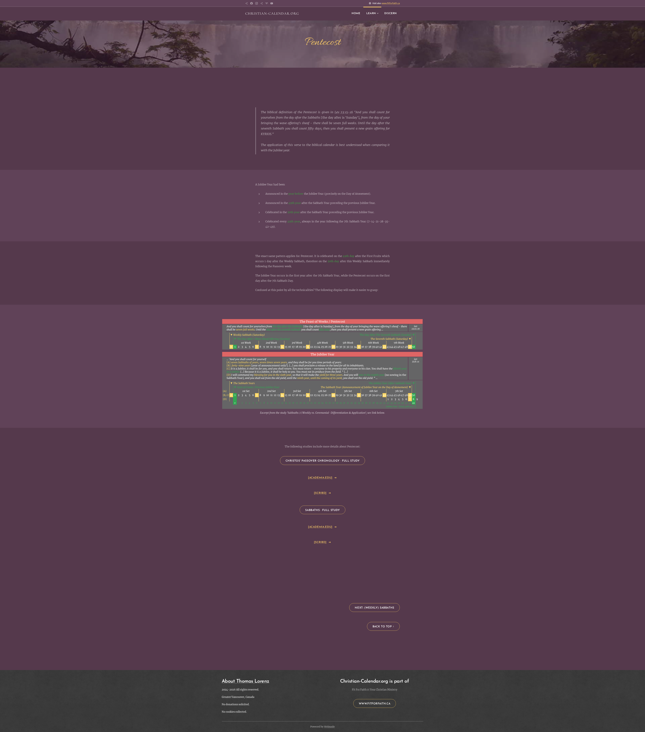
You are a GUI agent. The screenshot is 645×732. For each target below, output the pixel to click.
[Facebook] (251, 3)
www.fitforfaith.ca (391, 3)
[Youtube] (272, 3)
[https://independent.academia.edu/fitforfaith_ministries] (246, 3)
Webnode (329, 726)
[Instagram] (256, 3)
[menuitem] (356, 13)
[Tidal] (267, 3)
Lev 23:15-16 (344, 112)
